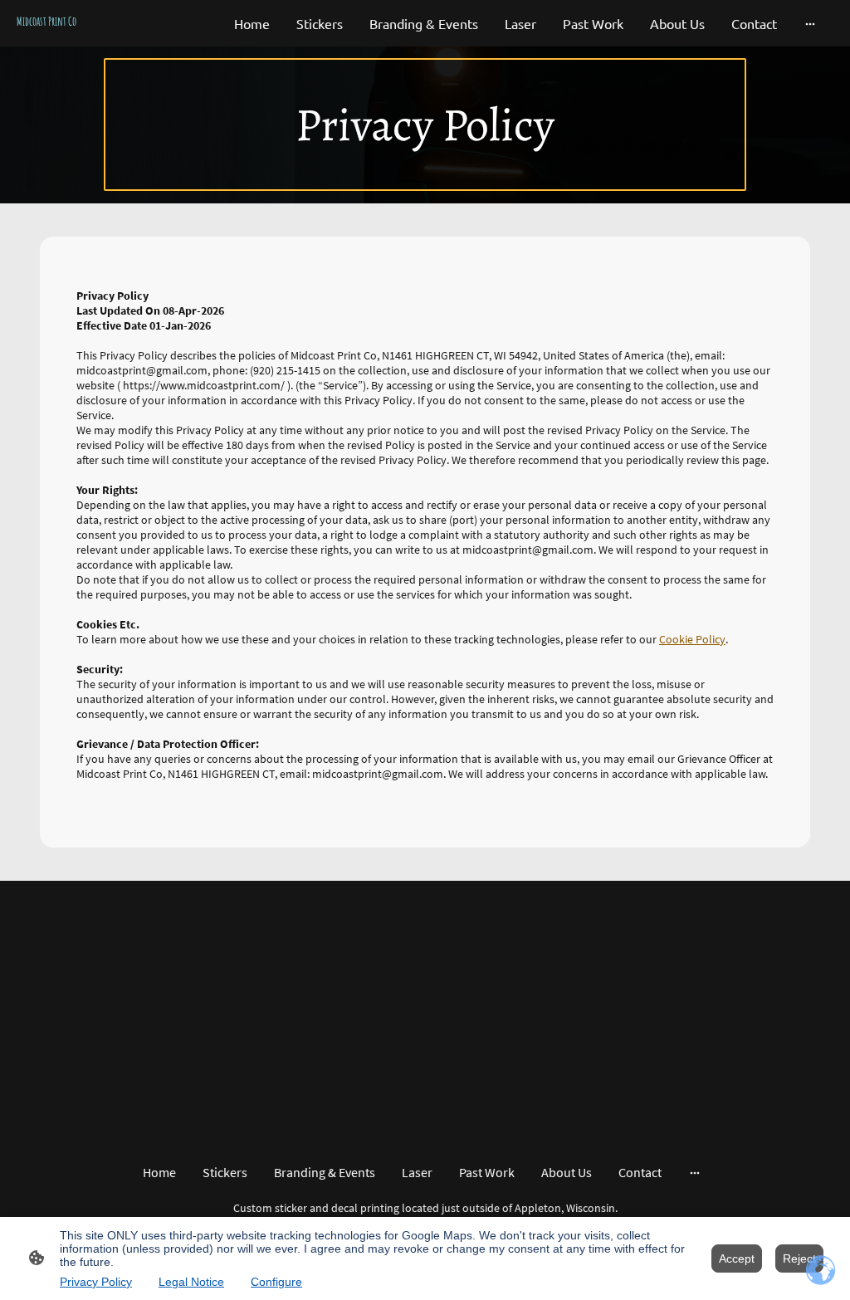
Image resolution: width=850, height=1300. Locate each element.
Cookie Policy (692, 639)
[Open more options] (810, 23)
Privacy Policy (96, 1281)
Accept (737, 1258)
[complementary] (821, 1271)
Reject (799, 1258)
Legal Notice (191, 1281)
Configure (276, 1281)
